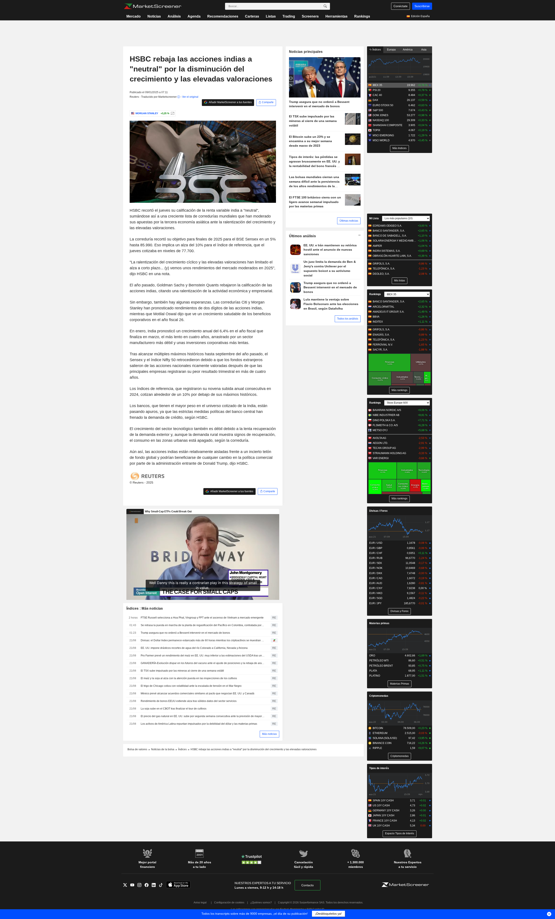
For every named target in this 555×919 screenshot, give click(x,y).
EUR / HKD (375, 593)
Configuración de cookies (229, 902)
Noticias (154, 16)
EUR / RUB (375, 558)
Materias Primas (399, 683)
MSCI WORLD (381, 140)
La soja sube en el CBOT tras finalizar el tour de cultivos (173, 708)
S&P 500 (378, 110)
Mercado (133, 16)
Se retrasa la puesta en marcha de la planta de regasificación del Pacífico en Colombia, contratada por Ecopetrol (203, 625)
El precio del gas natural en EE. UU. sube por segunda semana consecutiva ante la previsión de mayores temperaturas (203, 716)
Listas (271, 16)
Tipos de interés (379, 768)
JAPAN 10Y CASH (383, 815)
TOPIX (376, 130)
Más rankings (399, 390)
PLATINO (374, 675)
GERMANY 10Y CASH (386, 810)
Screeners (310, 16)
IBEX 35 (377, 85)
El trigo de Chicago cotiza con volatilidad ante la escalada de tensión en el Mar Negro (191, 685)
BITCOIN (378, 728)
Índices (376, 49)
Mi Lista (374, 218)
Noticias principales (306, 52)
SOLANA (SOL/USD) (385, 738)
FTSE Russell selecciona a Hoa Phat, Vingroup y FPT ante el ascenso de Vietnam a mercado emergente (202, 617)
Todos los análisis (347, 318)
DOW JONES (380, 115)
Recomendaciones (222, 16)
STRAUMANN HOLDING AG (389, 453)
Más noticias (269, 734)
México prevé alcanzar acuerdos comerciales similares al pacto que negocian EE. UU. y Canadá (197, 693)
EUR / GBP (375, 548)
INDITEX (378, 321)
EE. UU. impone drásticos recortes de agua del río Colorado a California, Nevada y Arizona (194, 647)
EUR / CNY (375, 588)
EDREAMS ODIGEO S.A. (387, 225)
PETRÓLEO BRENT (381, 665)
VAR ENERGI (380, 458)
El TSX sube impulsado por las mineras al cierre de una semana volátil (182, 670)
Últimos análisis (302, 236)
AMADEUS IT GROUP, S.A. (388, 311)
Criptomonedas (378, 695)
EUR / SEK (375, 563)
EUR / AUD (375, 583)
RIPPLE (377, 748)
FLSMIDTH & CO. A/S (385, 425)
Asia (423, 49)
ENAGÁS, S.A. (381, 334)
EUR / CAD (375, 578)
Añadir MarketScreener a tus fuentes (230, 102)
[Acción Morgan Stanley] (172, 113)
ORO (372, 655)
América (408, 49)
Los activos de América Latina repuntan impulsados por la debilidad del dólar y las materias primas (199, 723)
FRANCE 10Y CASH (385, 820)
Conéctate (400, 6)
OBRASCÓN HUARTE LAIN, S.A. (392, 255)
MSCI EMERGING (383, 135)
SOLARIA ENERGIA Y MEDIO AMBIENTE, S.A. (394, 240)
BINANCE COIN (382, 743)
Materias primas (379, 623)
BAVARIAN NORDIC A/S (387, 410)
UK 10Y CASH (381, 825)
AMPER (377, 245)
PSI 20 (376, 90)
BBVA (376, 316)
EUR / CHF (375, 553)
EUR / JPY (375, 603)
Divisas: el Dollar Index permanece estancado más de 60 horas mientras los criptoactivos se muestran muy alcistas (203, 640)
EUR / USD (375, 542)
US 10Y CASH (381, 805)
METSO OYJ (380, 430)
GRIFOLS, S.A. (381, 263)
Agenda (194, 16)
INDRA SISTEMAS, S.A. (386, 250)
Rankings (362, 16)
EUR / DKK (375, 573)
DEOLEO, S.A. (381, 273)
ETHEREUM (380, 733)
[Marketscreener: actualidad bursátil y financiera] (152, 6)
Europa (391, 49)
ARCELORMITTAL (383, 306)
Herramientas (336, 16)
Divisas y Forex (399, 611)
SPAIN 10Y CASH (383, 800)
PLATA (373, 670)
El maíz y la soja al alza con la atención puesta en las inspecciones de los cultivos (189, 678)
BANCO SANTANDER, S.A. (389, 230)
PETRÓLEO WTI (378, 660)
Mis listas (399, 280)
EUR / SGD (375, 598)
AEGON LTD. (380, 443)
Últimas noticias (349, 220)
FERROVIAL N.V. (383, 344)
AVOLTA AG (379, 438)
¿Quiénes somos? (261, 902)
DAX (375, 100)
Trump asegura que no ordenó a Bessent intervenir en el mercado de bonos (185, 632)
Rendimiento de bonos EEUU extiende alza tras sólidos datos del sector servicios (189, 701)
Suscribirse (422, 6)
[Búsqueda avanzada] (325, 6)
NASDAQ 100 (381, 120)
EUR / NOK (375, 568)
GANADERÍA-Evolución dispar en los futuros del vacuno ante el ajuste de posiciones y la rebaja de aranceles (203, 663)
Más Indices (399, 148)
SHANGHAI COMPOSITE (387, 125)
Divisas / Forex (378, 510)
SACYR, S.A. (380, 349)
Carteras (252, 16)
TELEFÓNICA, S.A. (384, 268)
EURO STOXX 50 (383, 105)
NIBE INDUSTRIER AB (386, 415)
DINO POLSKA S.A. (384, 420)
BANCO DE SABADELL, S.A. (390, 235)
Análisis (174, 16)
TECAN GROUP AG (384, 448)
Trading (288, 16)
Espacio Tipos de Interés (399, 833)
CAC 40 (377, 95)
